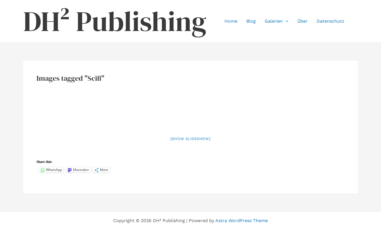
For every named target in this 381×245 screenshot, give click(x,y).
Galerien (274, 21)
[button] (285, 21)
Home (231, 21)
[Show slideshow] (190, 139)
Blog (251, 21)
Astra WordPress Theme (241, 220)
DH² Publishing (114, 21)
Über (302, 21)
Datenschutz (330, 21)
